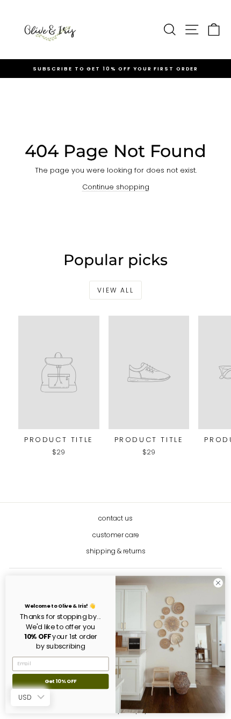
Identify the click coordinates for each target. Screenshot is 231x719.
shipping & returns (116, 551)
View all (115, 290)
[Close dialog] (218, 583)
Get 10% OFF (60, 681)
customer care (115, 534)
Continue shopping (115, 187)
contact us (115, 518)
